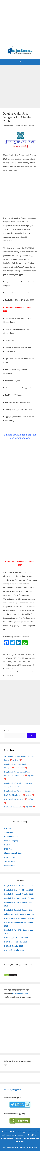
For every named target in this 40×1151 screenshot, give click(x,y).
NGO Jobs (7, 661)
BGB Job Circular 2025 (13, 946)
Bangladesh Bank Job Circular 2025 (18, 910)
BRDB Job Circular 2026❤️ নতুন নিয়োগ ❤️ (19, 807)
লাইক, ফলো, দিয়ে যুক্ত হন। (12, 1090)
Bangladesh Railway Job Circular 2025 (19, 898)
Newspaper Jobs (28, 658)
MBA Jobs (17, 658)
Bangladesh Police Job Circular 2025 (18, 886)
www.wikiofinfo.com (20, 994)
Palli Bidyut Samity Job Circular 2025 (19, 914)
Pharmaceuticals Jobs (13, 853)
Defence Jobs (9, 865)
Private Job (16, 661)
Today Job (26, 661)
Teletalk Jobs (9, 861)
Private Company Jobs (13, 841)
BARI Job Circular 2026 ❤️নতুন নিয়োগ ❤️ (19, 795)
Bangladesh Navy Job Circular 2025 (18, 894)
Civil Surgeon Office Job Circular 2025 (19, 918)
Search (6, 731)
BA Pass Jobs (18, 655)
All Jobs (9, 655)
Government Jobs (11, 837)
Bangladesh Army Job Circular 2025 (18, 890)
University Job (10, 857)
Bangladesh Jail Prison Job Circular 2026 (19, 791)
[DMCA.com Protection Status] (10, 976)
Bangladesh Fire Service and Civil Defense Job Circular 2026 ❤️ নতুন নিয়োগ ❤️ (19, 775)
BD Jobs (28, 655)
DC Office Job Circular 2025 (15, 942)
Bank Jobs (8, 845)
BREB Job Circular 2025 (14, 950)
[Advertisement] (20, 24)
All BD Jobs (9, 833)
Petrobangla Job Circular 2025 (16, 938)
